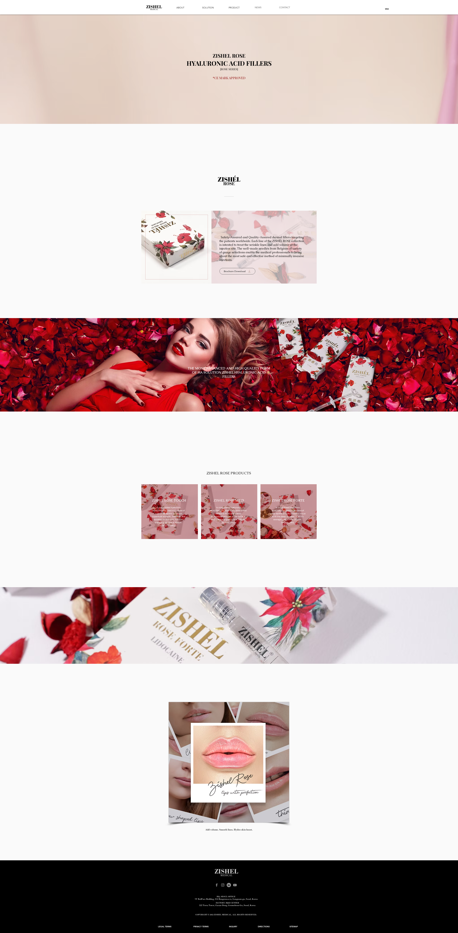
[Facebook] (217, 885)
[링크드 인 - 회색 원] (229, 885)
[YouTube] (235, 885)
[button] (180, 8)
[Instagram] (223, 885)
